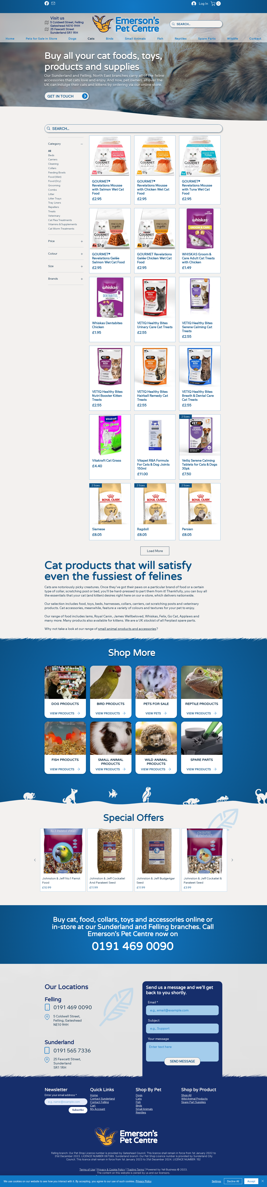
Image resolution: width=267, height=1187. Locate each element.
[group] (133, 860)
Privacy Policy (143, 1181)
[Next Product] (232, 860)
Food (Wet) (54, 176)
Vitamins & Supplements (62, 224)
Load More (155, 551)
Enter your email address (59, 1095)
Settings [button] (216, 1181)
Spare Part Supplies (193, 1102)
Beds (51, 155)
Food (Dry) (54, 181)
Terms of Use (87, 1169)
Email (152, 1002)
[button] (216, 3)
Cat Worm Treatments (61, 228)
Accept (251, 1181)
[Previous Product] (35, 860)
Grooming (54, 185)
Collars (52, 168)
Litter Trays (54, 198)
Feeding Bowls (57, 172)
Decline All (233, 1181)
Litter (51, 194)
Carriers (52, 159)
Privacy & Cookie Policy (111, 1169)
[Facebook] (46, 3)
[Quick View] (109, 156)
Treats (52, 211)
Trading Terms (135, 1169)
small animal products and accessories (127, 629)
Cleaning (53, 163)
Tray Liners (54, 202)
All (49, 151)
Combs (52, 189)
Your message (158, 1038)
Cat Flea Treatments (60, 220)
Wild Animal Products (194, 1098)
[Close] (262, 1181)
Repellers (53, 207)
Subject (153, 1020)
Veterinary (54, 215)
